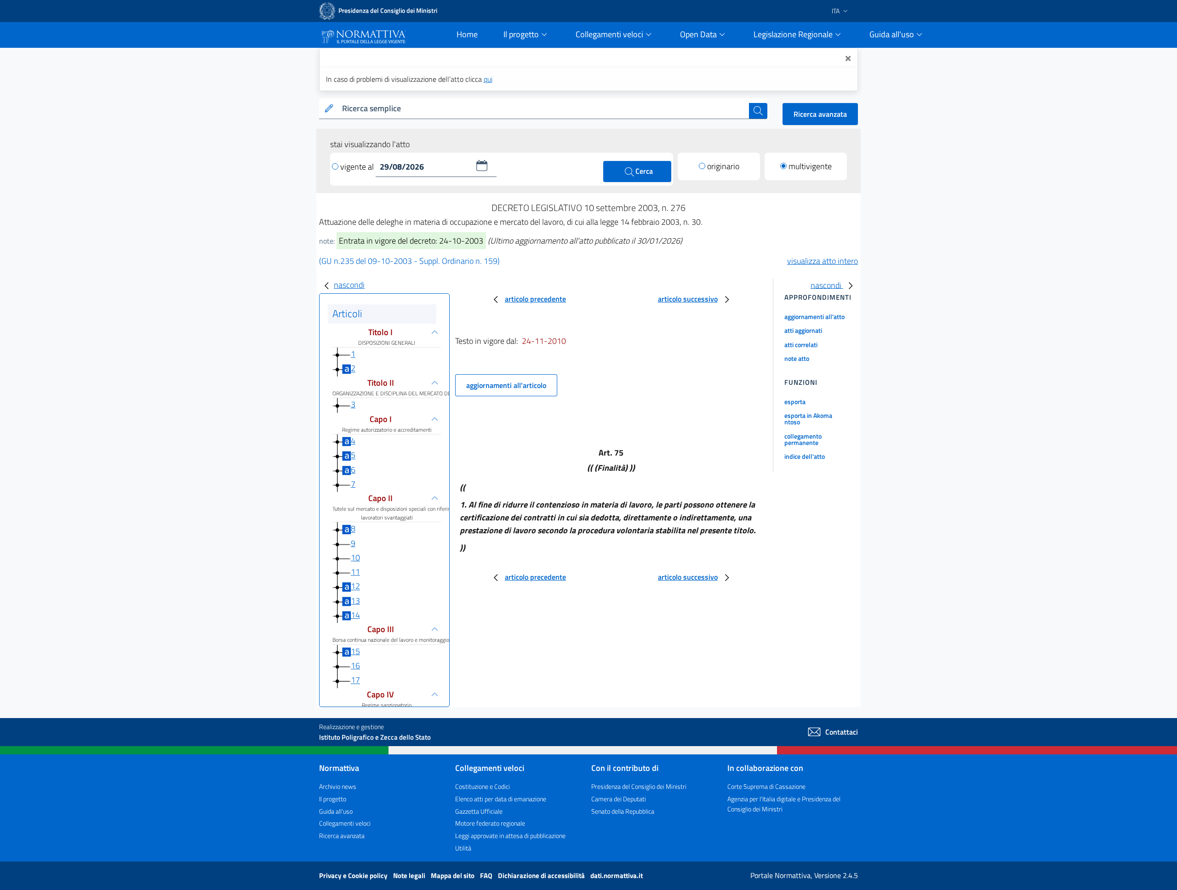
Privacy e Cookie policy (354, 875)
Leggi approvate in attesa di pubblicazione (510, 835)
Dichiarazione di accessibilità (542, 875)
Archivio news (337, 786)
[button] (481, 165)
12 (355, 586)
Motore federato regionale (490, 823)
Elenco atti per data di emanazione (500, 799)
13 (355, 600)
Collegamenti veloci (345, 823)
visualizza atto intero (822, 261)
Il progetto (332, 799)
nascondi (349, 285)
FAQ (487, 875)
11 (355, 571)
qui (488, 79)
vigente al (358, 166)
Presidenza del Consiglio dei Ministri (638, 786)
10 (355, 557)
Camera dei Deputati (618, 799)
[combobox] (543, 108)
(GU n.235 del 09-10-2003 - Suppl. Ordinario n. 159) (409, 261)
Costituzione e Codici (482, 786)
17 (355, 680)
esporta (795, 401)
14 (355, 615)
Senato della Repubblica (622, 811)
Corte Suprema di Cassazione (766, 786)
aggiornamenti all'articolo (506, 385)
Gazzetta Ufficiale (479, 811)
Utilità (463, 848)
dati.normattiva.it (616, 875)
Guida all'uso (336, 811)
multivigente (810, 166)
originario (723, 166)
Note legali (410, 875)
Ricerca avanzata (820, 114)
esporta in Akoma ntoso (808, 419)
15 (355, 651)
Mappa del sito (453, 875)
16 (355, 665)
